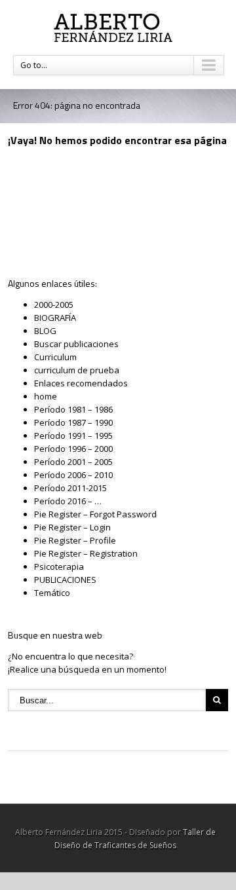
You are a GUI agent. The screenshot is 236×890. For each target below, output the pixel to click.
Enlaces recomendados (81, 383)
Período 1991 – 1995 (73, 435)
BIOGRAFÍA (55, 318)
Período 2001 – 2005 (73, 462)
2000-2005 (53, 304)
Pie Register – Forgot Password (95, 514)
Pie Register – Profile (75, 540)
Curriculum (55, 357)
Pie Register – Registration (86, 553)
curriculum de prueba (76, 370)
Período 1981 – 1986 (73, 409)
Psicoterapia (59, 566)
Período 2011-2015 (70, 488)
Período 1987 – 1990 (73, 422)
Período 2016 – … (68, 501)
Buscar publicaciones (76, 344)
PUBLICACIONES (65, 579)
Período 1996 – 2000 (73, 448)
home (45, 396)
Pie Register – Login (72, 527)
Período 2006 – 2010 (73, 475)
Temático (52, 593)
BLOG (45, 331)
